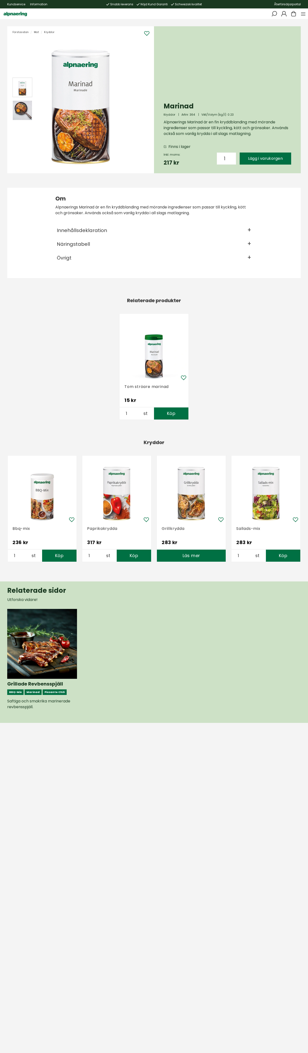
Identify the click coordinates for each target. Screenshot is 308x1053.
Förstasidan (21, 32)
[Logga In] (284, 13)
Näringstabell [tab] (73, 244)
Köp (171, 413)
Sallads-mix (248, 528)
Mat (36, 32)
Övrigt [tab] (64, 257)
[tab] (22, 87)
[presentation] (22, 87)
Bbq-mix (21, 528)
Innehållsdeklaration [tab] (82, 230)
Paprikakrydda (102, 528)
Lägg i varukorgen (265, 158)
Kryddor (49, 32)
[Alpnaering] (15, 14)
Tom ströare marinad (146, 386)
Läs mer (191, 556)
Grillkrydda (173, 528)
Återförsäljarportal (287, 4)
